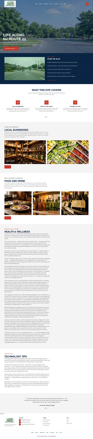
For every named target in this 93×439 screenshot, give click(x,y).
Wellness (56, 3)
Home (36, 3)
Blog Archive (69, 423)
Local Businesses (46, 419)
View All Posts (52, 80)
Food (51, 3)
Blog (65, 3)
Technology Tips (46, 425)
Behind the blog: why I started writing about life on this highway (61, 76)
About (40, 3)
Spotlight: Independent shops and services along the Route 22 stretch (62, 62)
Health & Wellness (47, 423)
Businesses (46, 3)
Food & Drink (45, 421)
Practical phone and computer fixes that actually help (58, 72)
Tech (61, 3)
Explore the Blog (11, 48)
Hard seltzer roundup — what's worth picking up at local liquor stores (62, 65)
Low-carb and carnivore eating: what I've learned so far (59, 69)
